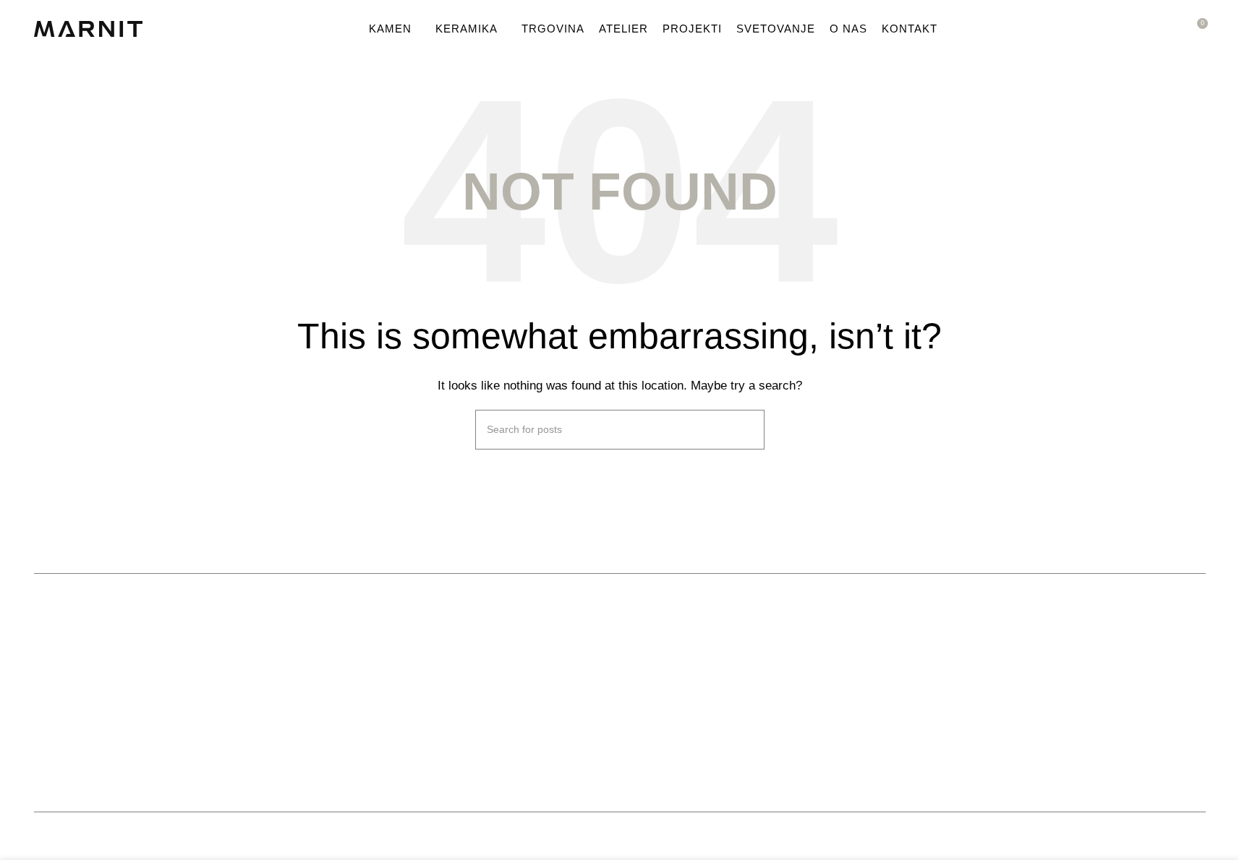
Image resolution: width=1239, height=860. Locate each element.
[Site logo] (88, 28)
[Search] (1170, 28)
